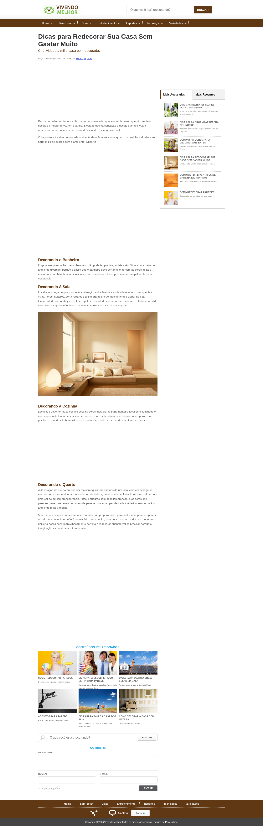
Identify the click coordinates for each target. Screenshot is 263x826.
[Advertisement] (97, 90)
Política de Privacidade (166, 822)
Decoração (81, 58)
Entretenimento (107, 23)
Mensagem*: (46, 752)
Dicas (84, 23)
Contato (123, 812)
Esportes (131, 23)
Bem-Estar (65, 23)
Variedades (176, 23)
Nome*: (42, 774)
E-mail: (104, 774)
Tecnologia (153, 23)
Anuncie (140, 813)
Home (45, 23)
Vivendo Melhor (61, 9)
